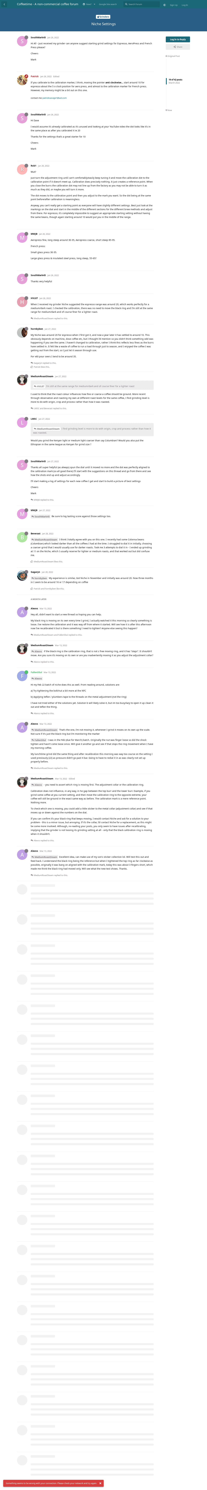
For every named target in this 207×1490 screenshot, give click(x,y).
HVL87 (40, 386)
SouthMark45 (42, 516)
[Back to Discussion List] (4, 4)
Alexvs (38, 651)
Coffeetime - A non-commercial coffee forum (47, 4)
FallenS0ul (40, 740)
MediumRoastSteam (48, 428)
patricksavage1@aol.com (55, 97)
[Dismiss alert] (100, 1483)
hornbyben (41, 578)
